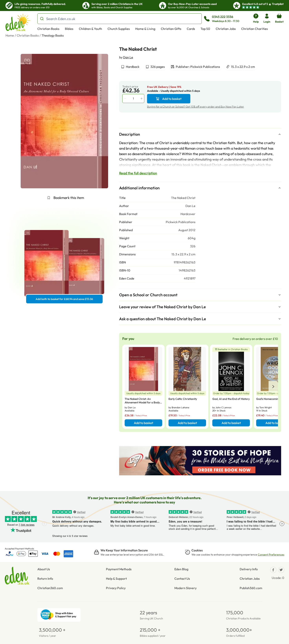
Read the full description (138, 173)
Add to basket (171, 99)
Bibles (69, 29)
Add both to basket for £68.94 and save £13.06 (64, 299)
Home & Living (145, 29)
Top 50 (205, 29)
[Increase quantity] (141, 98)
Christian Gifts (171, 29)
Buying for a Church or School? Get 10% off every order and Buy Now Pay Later (195, 106)
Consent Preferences (271, 554)
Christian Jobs (226, 29)
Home (10, 35)
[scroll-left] (273, 386)
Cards (191, 29)
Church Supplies (119, 29)
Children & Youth (90, 29)
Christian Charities (254, 29)
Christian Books (48, 29)
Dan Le (128, 57)
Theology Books (52, 35)
